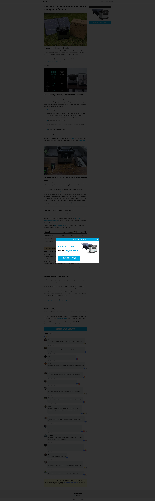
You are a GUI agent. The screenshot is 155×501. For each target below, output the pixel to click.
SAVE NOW (69, 258)
